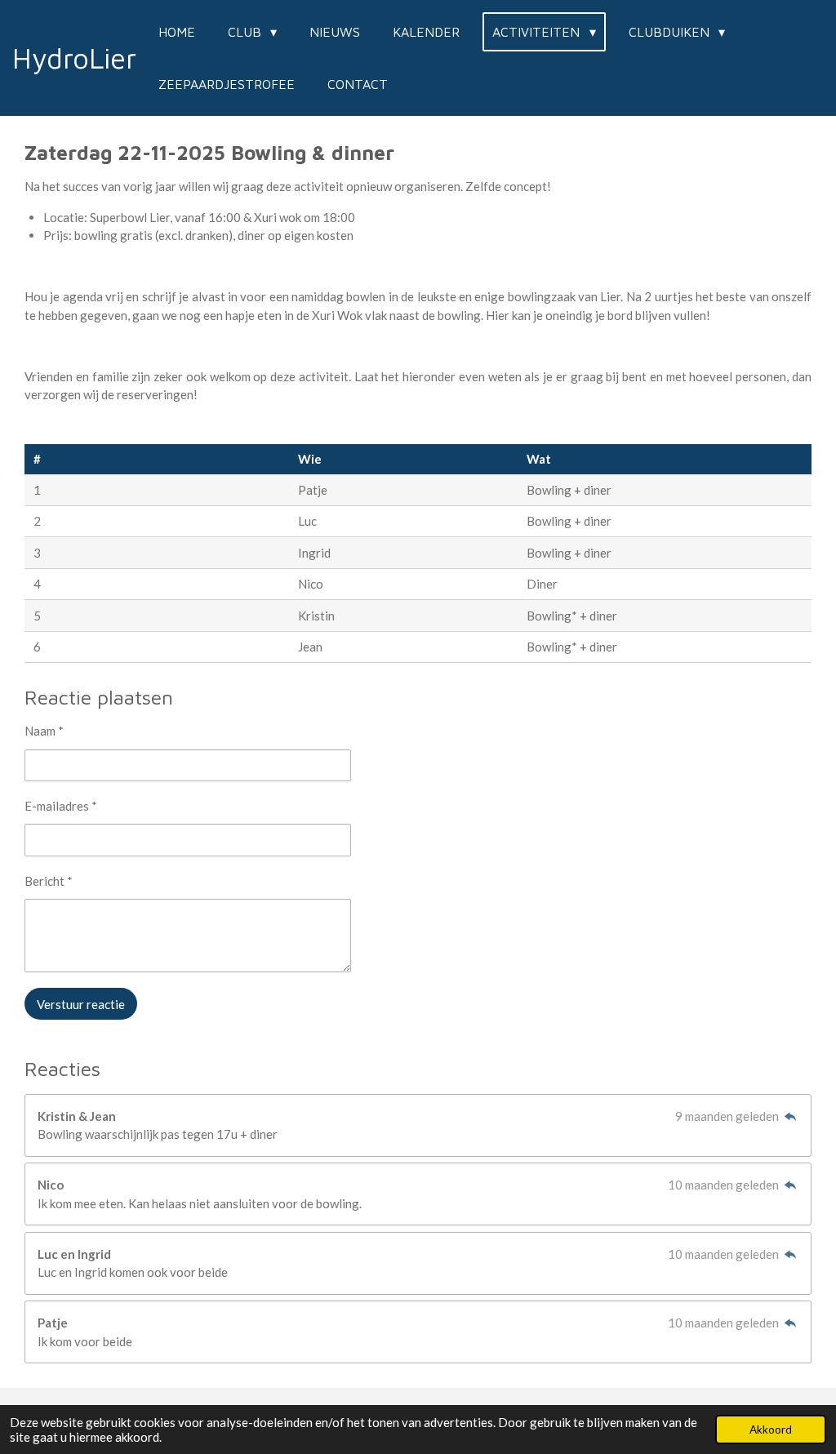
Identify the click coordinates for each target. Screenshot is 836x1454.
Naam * (44, 730)
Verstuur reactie (81, 1004)
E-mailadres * (60, 805)
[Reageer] (789, 1116)
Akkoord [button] (770, 1429)
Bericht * (48, 881)
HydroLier (74, 57)
